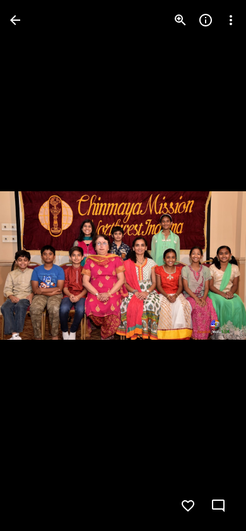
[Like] (188, 505)
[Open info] (205, 20)
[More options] (230, 20)
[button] (35, 265)
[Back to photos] (15, 20)
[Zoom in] (180, 20)
